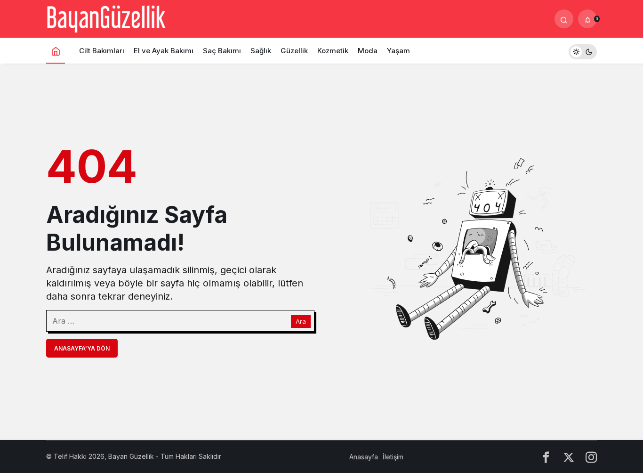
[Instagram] (591, 457)
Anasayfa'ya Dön (82, 348)
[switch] (583, 51)
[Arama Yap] (564, 18)
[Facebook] (546, 457)
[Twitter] (568, 457)
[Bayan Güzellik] (106, 18)
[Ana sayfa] (55, 51)
